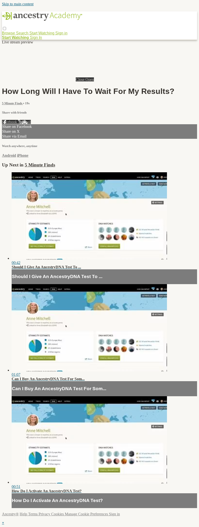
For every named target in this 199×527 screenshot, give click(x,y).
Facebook (10, 122)
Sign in (61, 33)
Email (26, 122)
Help (24, 514)
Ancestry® (10, 514)
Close (80, 79)
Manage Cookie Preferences (87, 514)
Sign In (36, 37)
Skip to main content (17, 4)
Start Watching (42, 33)
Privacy (45, 514)
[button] (4, 28)
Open (89, 79)
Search (22, 33)
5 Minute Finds (12, 103)
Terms (33, 514)
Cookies (58, 514)
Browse (9, 33)
